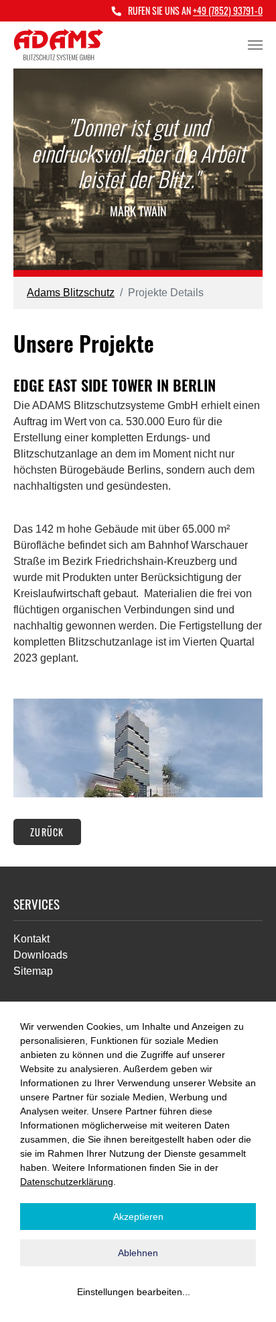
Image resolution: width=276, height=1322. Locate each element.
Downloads (40, 955)
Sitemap (33, 971)
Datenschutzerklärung (66, 1181)
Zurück (47, 832)
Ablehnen (138, 1252)
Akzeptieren (138, 1216)
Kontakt (31, 938)
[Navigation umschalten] (255, 45)
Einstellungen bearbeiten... (133, 1291)
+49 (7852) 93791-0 (228, 10)
